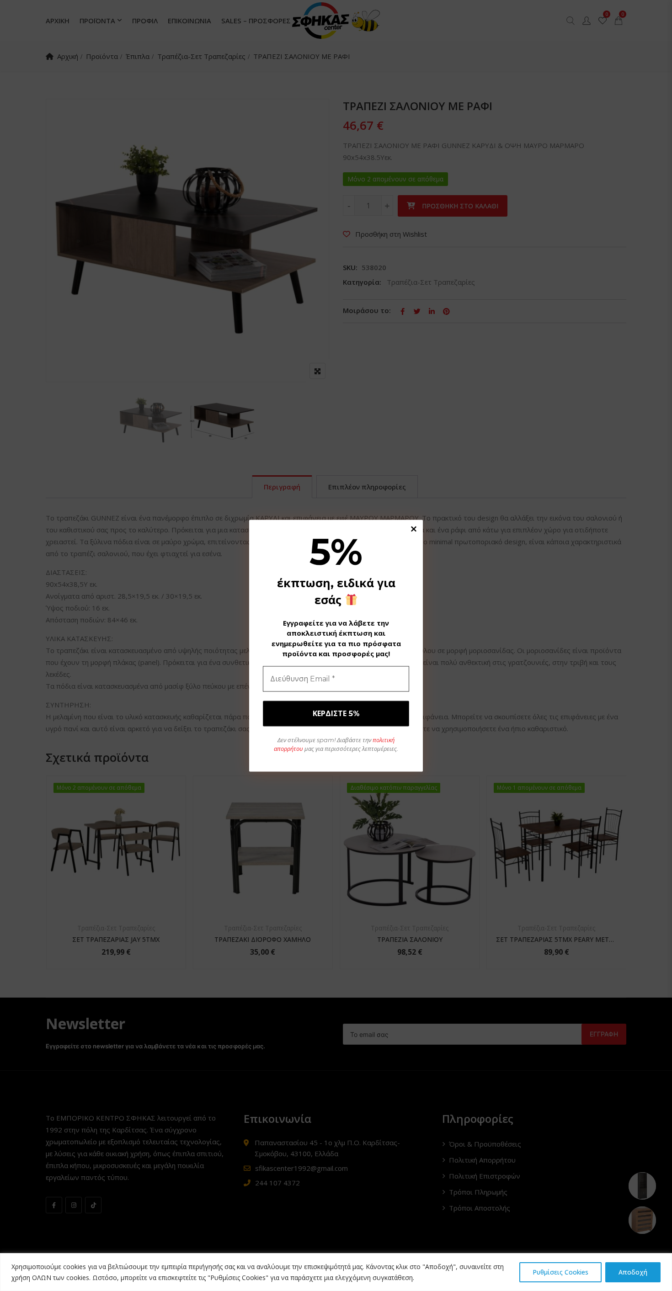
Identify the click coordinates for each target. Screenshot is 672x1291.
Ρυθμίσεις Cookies (560, 1272)
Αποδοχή (633, 1272)
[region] (336, 1272)
